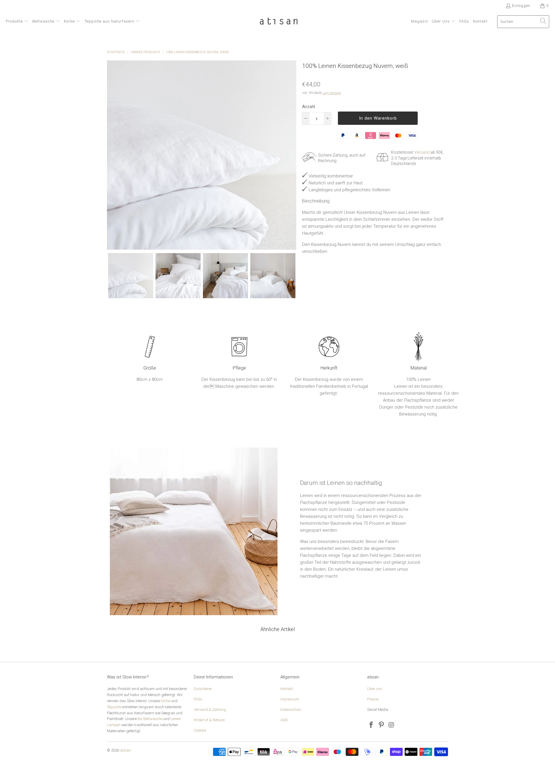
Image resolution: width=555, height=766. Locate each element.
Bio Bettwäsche (150, 719)
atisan (125, 750)
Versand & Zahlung (210, 709)
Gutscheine (203, 689)
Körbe (165, 701)
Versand (422, 152)
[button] (17, 21)
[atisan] (278, 22)
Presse (372, 699)
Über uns (374, 689)
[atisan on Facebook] (371, 725)
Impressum (289, 699)
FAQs (198, 699)
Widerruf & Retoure (209, 720)
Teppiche (114, 707)
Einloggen (521, 5)
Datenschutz (290, 709)
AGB (284, 720)
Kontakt (286, 689)
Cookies (200, 730)
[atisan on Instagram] (391, 725)
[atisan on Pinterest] (381, 725)
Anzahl (308, 106)
